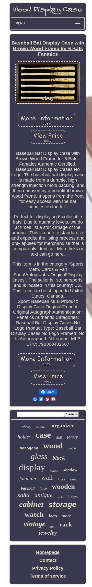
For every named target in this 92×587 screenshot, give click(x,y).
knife (60, 496)
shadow (70, 469)
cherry (26, 427)
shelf (59, 437)
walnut (54, 471)
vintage (34, 524)
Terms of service (48, 576)
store (66, 515)
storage (62, 504)
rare (73, 479)
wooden (63, 486)
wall (47, 477)
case (43, 434)
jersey (72, 437)
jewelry (48, 532)
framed (73, 496)
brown (41, 426)
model (72, 448)
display (32, 467)
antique (43, 495)
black (58, 457)
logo (53, 515)
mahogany (29, 448)
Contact (47, 560)
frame (61, 479)
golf (52, 526)
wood (53, 445)
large (43, 488)
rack (66, 524)
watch (34, 514)
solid (23, 495)
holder (24, 436)
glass (39, 456)
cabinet (31, 504)
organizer (63, 425)
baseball (27, 488)
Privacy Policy (47, 568)
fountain (27, 478)
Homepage (48, 552)
